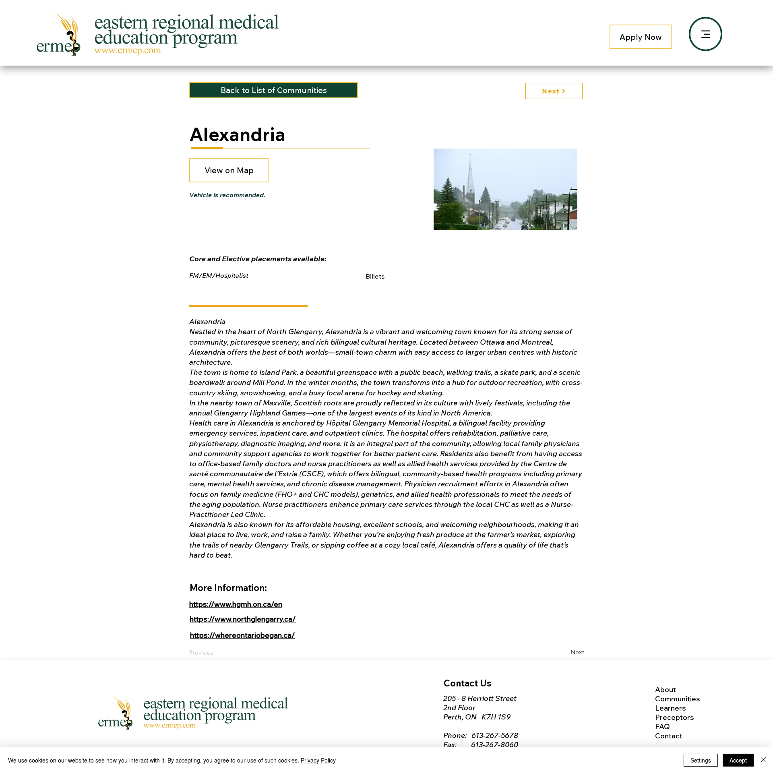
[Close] (763, 760)
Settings (700, 760)
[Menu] (705, 34)
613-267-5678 (494, 735)
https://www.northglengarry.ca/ (243, 619)
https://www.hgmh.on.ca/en (235, 604)
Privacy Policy (318, 760)
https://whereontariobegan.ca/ (242, 635)
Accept (738, 760)
